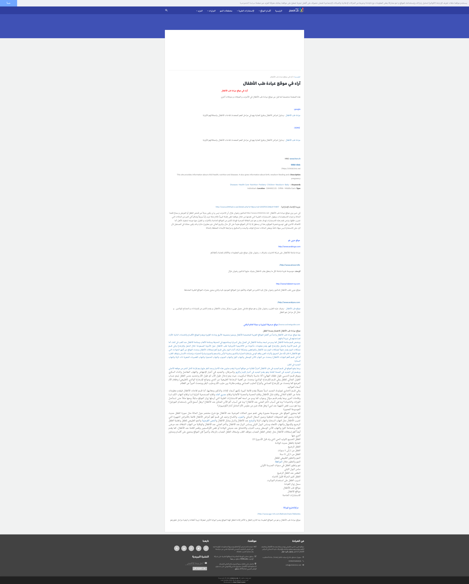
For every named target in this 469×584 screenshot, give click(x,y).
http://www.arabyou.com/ (288, 302)
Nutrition (254, 185)
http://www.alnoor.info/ (289, 265)
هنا (231, 559)
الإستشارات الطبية (246, 11)
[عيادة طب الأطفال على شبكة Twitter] (199, 548)
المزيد (200, 11)
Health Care (244, 185)
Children (271, 185)
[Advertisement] (234, 52)
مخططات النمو (226, 11)
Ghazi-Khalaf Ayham (239, 582)
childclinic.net (234, 578)
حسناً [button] (8, 3)
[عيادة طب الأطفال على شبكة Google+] (191, 548)
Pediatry (262, 185)
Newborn (280, 185)
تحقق (237, 569)
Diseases (234, 185)
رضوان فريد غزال (287, 552)
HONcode (244, 559)
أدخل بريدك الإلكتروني (195, 563)
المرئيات (212, 11)
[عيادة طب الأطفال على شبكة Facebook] (206, 548)
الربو (237, 372)
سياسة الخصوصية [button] (247, 3)
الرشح (252, 421)
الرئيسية (278, 11)
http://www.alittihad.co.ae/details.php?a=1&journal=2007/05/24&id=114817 (247, 207)
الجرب (241, 417)
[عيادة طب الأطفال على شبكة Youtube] (184, 548)
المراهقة (278, 462)
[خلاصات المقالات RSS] (177, 548)
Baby (287, 185)
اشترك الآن (197, 568)
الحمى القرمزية (209, 421)
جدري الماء (221, 394)
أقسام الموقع (265, 11)
